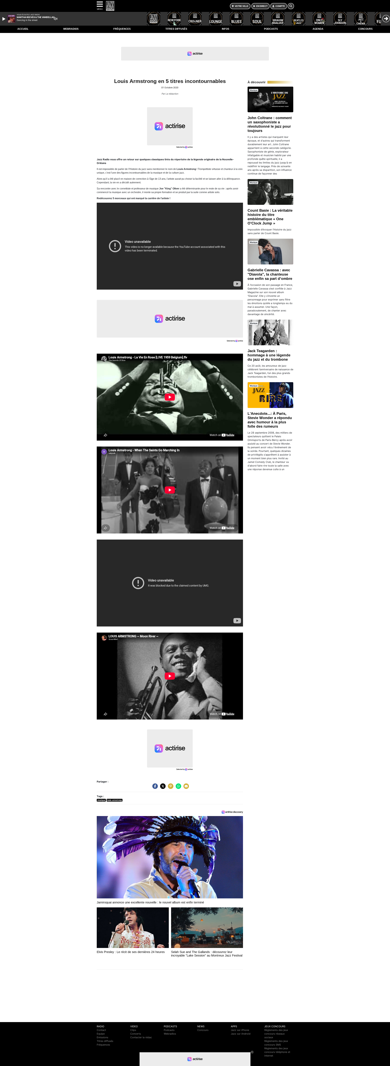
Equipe (101, 1033)
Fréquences (122, 29)
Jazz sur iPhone (240, 1030)
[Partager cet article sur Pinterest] (169, 787)
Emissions (102, 1037)
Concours (365, 29)
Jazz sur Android (240, 1033)
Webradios (71, 29)
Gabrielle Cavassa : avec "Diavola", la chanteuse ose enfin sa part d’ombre (270, 274)
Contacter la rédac (141, 1037)
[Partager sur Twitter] (162, 787)
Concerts (135, 1033)
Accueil (22, 29)
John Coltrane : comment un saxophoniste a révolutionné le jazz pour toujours (270, 124)
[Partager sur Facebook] (154, 787)
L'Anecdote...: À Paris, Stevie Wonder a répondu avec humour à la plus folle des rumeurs (270, 419)
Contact (101, 1030)
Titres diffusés (176, 29)
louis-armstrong (114, 800)
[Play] (4, 19)
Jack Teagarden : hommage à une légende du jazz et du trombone (269, 355)
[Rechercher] (291, 6)
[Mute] (55, 18)
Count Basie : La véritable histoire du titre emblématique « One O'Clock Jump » (270, 216)
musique (101, 800)
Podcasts (271, 29)
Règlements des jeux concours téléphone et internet (277, 1052)
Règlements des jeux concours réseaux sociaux (276, 1033)
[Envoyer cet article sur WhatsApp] (177, 787)
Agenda (318, 29)
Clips (133, 1030)
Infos (225, 29)
